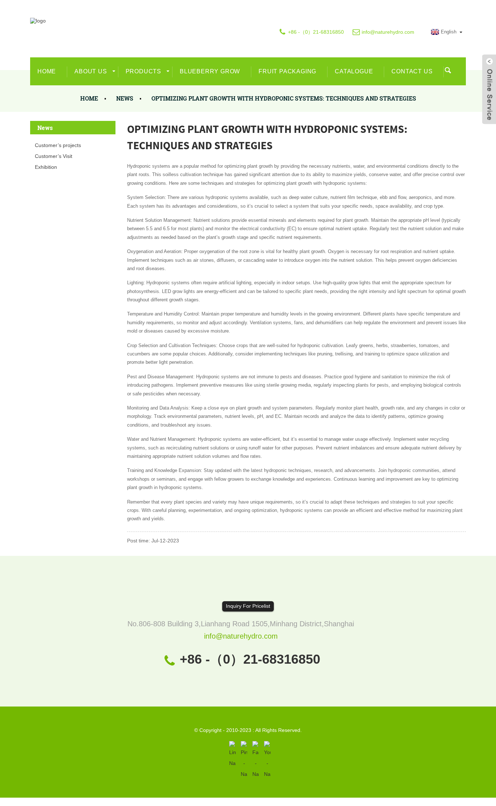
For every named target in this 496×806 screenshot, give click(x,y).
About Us (90, 71)
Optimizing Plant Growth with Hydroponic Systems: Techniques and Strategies (283, 98)
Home (46, 71)
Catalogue (354, 71)
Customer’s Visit (53, 156)
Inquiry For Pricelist (248, 606)
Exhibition (46, 167)
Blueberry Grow (210, 71)
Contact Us (411, 71)
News (124, 98)
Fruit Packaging (287, 71)
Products (143, 71)
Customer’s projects (58, 145)
